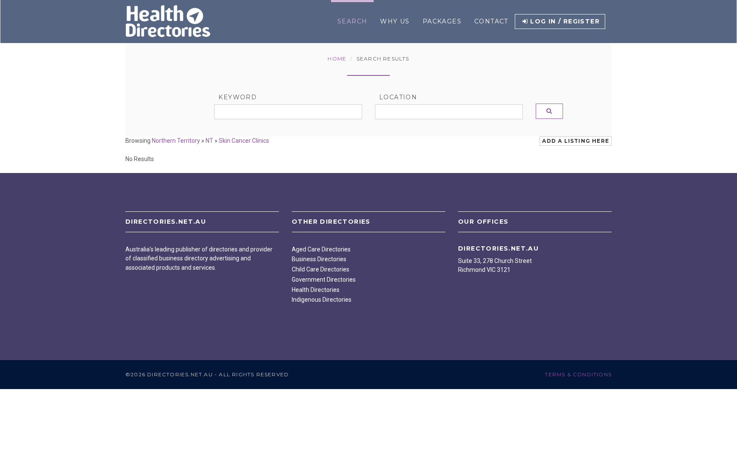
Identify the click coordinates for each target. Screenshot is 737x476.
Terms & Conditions (578, 374)
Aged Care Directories (321, 249)
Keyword (237, 97)
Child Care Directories (320, 269)
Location (398, 97)
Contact (491, 21)
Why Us (394, 21)
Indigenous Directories (321, 299)
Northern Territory (176, 140)
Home (337, 58)
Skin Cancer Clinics (244, 140)
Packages (442, 21)
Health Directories (315, 289)
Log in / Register (565, 21)
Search (352, 21)
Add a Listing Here (575, 141)
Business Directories (319, 259)
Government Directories (324, 279)
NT (209, 140)
